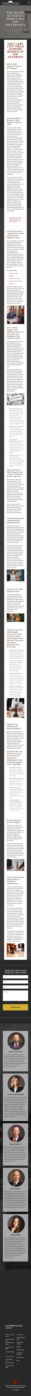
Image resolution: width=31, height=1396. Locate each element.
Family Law (12, 283)
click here (12, 1067)
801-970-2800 (11, 261)
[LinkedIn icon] (16, 1390)
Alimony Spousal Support (15, 281)
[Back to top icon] (15, 1382)
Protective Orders (13, 273)
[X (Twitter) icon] (14, 1390)
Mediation (11, 276)
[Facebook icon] (12, 1390)
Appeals (19, 1347)
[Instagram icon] (18, 1390)
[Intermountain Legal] (10, 2)
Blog (18, 1360)
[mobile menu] (28, 2)
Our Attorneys (20, 1357)
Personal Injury (20, 1350)
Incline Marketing (20, 1387)
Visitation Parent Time (14, 278)
